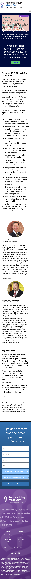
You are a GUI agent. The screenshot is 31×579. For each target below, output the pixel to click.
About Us (21, 535)
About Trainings (8, 535)
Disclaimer (21, 542)
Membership (8, 537)
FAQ (8, 542)
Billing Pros (8, 539)
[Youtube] (15, 553)
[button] (30, 11)
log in (4, 390)
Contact (21, 537)
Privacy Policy (21, 539)
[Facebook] (12, 553)
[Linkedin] (18, 553)
